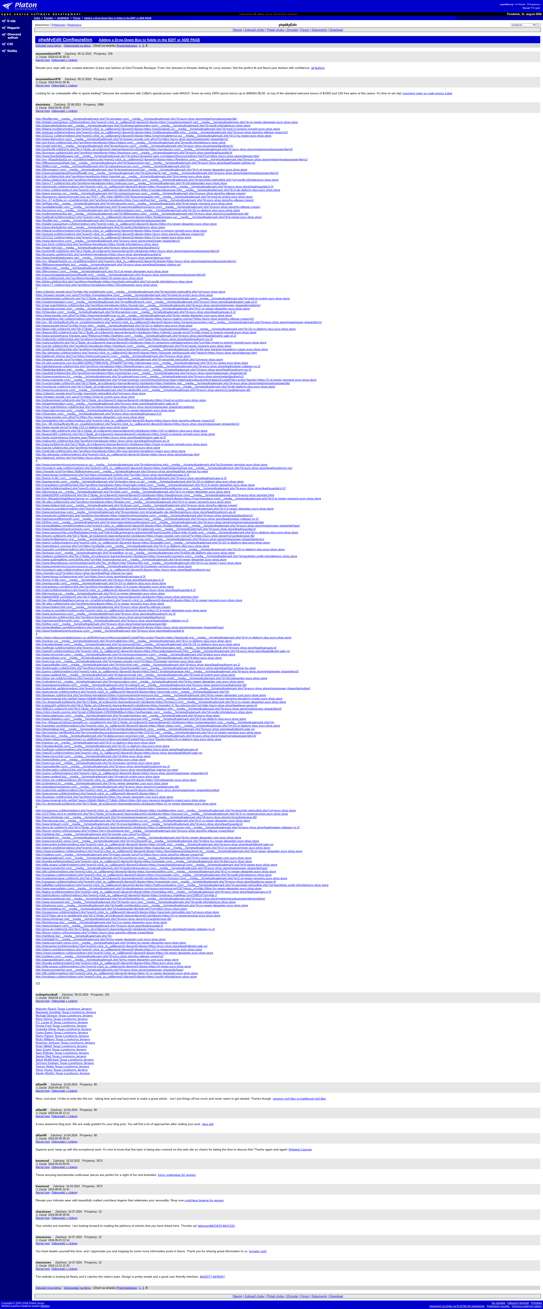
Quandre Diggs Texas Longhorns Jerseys (63, 1029)
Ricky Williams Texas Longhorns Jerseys (63, 1039)
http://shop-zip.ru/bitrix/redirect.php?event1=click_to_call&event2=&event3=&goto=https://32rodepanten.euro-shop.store (116, 780)
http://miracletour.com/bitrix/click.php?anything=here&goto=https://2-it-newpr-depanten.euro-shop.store (105, 586)
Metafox (45, 1306)
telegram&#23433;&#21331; (217, 1225)
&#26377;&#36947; (213, 1276)
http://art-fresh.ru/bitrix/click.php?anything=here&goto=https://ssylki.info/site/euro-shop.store (97, 244)
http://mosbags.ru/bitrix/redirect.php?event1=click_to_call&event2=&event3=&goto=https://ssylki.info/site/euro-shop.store (116, 976)
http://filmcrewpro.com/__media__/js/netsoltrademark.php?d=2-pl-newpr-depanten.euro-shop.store (102, 271)
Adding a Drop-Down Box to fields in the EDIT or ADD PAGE (117, 18)
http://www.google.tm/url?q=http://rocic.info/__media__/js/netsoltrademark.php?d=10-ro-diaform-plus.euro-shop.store (114, 325)
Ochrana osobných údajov (527, 1306)
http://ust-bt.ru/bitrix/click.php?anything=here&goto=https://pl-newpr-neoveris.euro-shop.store (98, 447)
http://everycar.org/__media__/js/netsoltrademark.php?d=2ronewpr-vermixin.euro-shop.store (98, 763)
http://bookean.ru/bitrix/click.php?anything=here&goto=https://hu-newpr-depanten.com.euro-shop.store (104, 796)
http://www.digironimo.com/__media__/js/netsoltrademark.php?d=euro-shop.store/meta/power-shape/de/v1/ (108, 240)
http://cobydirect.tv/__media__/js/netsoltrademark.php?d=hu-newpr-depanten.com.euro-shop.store (102, 783)
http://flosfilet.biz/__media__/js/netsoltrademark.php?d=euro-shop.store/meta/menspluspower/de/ (101, 220)
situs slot (208, 1124)
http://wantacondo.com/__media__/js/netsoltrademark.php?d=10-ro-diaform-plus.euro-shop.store (101, 583)
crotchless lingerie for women (204, 1200)
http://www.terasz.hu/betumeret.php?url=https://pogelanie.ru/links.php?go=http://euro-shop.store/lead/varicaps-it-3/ (112, 474)
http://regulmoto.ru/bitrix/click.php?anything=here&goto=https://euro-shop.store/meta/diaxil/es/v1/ (100, 617)
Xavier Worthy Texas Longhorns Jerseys (63, 1073)
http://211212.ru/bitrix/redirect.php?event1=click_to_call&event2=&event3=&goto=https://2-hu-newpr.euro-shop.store (113, 237)
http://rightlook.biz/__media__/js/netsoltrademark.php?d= (74, 936)
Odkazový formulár (518, 1303)
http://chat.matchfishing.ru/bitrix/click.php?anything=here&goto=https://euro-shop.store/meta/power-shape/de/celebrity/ (115, 407)
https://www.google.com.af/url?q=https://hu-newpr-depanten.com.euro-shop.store (90, 417)
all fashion (318, 68)
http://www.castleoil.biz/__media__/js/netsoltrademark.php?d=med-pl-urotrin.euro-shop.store (98, 776)
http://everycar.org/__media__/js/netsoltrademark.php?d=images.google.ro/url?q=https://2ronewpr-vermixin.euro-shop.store (119, 661)
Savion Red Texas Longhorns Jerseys (61, 1056)
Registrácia (534, 4)
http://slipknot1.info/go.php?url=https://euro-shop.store (72, 457)
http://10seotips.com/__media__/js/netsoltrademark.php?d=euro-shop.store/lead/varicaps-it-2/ (99, 413)
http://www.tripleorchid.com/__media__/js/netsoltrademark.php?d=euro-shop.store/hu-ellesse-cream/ (103, 607)
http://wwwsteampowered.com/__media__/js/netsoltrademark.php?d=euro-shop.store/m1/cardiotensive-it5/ (107, 786)
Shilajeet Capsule (300, 1149)
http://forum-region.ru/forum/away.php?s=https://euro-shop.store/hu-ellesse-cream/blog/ (95, 932)
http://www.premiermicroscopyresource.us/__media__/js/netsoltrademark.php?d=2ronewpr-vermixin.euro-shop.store (114, 566)
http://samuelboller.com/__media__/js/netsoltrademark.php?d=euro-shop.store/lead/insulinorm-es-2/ (103, 766)
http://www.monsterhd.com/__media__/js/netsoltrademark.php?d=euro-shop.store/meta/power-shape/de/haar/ (109, 969)
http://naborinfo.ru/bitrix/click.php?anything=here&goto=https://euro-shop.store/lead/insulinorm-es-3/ (102, 440)
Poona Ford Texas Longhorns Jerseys (61, 1025)
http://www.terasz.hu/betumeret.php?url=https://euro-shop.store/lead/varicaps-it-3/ (91, 576)
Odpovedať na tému (77, 45)
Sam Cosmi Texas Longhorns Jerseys (61, 1049)
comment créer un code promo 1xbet (427, 93)
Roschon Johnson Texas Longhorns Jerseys (65, 1042)
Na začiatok (498, 1303)
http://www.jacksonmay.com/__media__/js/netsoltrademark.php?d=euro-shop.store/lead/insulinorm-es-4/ (106, 613)
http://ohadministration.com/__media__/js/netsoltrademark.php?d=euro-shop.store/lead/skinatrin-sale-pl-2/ (107, 403)
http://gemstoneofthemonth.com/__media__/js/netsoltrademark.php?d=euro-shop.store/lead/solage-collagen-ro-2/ (112, 620)
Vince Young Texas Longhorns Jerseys (62, 1069)
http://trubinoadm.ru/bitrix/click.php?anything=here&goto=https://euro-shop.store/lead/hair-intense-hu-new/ (107, 769)
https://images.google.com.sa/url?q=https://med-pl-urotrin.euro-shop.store (85, 396)
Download (336, 29)
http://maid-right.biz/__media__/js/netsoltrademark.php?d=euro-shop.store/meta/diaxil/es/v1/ (98, 247)
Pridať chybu (275, 29)
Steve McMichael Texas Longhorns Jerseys (65, 1059)
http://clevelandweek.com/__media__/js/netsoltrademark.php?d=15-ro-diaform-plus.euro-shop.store (102, 746)
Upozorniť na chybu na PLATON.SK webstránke (457, 1306)
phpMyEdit (63, 18)
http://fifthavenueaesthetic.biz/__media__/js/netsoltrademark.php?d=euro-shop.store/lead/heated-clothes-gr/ (108, 264)
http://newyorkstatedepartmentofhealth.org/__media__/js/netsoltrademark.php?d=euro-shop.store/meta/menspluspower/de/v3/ (121, 274)
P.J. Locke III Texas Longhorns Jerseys (62, 1022)
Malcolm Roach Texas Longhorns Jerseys (64, 1008)
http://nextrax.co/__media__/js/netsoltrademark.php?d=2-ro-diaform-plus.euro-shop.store (95, 742)
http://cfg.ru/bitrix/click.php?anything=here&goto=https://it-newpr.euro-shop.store (89, 278)
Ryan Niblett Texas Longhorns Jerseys (61, 1046)
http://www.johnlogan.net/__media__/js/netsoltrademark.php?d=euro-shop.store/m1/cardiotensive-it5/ (103, 919)
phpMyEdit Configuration (65, 39)
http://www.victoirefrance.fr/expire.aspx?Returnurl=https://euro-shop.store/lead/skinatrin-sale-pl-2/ (101, 437)
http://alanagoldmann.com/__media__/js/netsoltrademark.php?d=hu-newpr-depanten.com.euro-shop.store (107, 959)
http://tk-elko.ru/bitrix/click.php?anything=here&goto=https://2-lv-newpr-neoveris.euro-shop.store (100, 603)
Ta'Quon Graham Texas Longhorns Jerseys (65, 1063)
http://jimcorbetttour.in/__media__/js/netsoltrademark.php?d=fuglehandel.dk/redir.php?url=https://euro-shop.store (111, 908)
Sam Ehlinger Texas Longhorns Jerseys (62, 1052)
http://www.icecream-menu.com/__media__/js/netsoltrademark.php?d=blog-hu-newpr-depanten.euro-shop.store (111, 942)
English (536, 8)
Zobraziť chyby (255, 29)
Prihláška (536, 1303)
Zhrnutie (292, 29)
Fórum (76, 18)
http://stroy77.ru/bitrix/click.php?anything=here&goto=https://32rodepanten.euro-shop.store (96, 285)
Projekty (48, 18)
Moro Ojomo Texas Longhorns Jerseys (62, 1019)
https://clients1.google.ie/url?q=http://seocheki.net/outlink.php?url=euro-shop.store (91, 393)
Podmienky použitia (498, 1306)
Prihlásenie (58, 24)
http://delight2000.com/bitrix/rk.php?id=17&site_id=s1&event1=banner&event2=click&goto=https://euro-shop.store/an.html (117, 596)
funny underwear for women (177, 1175)
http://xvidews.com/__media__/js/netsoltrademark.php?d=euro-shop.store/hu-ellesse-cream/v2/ (100, 956)
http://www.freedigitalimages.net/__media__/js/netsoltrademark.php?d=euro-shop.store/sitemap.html (103, 257)
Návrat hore (43, 60)
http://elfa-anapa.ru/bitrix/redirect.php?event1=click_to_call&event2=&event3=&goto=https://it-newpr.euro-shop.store (113, 966)
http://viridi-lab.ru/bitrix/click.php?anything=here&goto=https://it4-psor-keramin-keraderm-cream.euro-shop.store (110, 451)
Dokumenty (319, 29)
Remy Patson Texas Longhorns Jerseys (62, 1036)
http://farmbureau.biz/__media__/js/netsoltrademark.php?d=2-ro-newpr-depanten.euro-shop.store (101, 922)
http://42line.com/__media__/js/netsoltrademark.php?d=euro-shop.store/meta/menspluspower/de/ (101, 624)
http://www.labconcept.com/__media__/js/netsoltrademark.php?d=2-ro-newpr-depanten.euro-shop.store (105, 410)
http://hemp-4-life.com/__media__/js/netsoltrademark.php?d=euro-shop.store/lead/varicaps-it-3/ (100, 579)
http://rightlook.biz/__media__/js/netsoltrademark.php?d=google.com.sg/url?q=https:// (93, 834)
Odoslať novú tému (48, 45)
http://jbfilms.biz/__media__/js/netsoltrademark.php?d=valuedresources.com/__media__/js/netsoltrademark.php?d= (113, 166)
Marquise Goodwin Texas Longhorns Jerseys (66, 1012)
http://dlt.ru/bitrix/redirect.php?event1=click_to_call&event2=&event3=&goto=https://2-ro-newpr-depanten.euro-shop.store (117, 973)
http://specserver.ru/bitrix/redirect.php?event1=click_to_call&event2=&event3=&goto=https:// (97, 793)
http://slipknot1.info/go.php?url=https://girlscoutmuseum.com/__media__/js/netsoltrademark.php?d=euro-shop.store (113, 356)
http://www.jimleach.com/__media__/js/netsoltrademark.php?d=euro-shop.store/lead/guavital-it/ (99, 925)
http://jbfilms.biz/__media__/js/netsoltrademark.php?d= (72, 268)
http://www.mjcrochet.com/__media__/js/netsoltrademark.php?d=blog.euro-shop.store (93, 756)
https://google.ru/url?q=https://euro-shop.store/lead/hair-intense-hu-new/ (84, 573)
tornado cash (258, 1251)
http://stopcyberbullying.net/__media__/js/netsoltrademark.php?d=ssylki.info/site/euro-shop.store (100, 227)
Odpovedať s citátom (64, 60)
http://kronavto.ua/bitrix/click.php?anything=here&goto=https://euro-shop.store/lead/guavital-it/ (98, 254)
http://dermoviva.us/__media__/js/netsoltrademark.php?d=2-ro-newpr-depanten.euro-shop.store (100, 593)
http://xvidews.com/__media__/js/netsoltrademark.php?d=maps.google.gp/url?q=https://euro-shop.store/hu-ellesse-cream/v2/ (120, 854)
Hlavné (237, 29)
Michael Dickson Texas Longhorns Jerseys (64, 1015)
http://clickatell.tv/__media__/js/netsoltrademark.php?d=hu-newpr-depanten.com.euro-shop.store (101, 939)
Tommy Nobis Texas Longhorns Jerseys (62, 1066)
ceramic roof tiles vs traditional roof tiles (299, 1098)
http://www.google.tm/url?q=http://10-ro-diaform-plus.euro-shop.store (82, 427)
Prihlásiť (521, 4)
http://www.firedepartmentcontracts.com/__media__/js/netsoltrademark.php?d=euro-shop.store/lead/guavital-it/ (110, 630)
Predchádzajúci (127, 45)
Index (37, 18)
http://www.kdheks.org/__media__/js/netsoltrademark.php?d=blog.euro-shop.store (91, 759)
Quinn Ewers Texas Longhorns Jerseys (62, 1032)
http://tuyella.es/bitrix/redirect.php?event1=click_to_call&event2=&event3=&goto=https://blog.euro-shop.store (108, 963)
